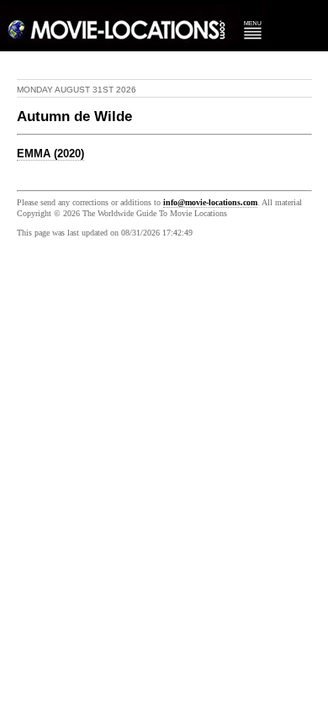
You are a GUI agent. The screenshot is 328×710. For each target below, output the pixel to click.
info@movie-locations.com (210, 202)
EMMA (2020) (50, 154)
